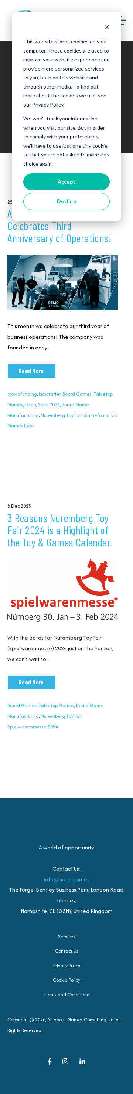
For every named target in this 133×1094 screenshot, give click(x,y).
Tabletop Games (56, 705)
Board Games (77, 394)
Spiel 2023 (49, 404)
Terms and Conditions (67, 994)
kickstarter (50, 394)
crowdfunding (22, 394)
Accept (67, 182)
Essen (30, 404)
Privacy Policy (66, 965)
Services (66, 936)
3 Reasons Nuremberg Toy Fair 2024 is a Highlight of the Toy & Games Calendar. (60, 529)
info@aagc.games (66, 879)
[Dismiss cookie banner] (107, 27)
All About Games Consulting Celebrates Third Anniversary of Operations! (61, 225)
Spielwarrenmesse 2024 (32, 726)
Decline (66, 201)
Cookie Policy (66, 979)
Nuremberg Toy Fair (61, 415)
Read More (31, 370)
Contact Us (66, 950)
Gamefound (96, 415)
